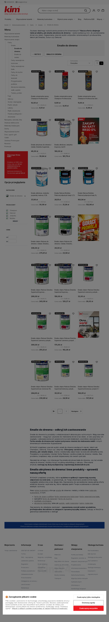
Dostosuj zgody (88, 603)
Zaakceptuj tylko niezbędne (88, 597)
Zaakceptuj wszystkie (88, 608)
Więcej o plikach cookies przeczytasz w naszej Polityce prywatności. (40, 608)
